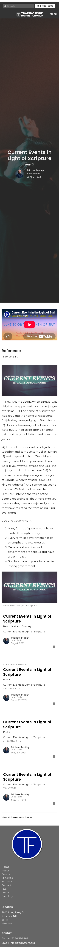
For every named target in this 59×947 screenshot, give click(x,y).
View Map (7, 923)
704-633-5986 (45, 5)
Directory (7, 896)
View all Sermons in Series (17, 817)
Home (5, 866)
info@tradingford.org (22, 942)
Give (4, 888)
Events (6, 874)
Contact (6, 885)
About (5, 870)
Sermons (7, 881)
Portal (5, 892)
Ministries (7, 877)
